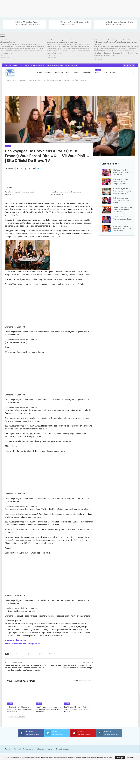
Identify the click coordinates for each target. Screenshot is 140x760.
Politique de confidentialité (54, 65)
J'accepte (120, 758)
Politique (48, 73)
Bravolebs (19, 654)
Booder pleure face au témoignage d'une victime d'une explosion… (122, 228)
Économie (59, 73)
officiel (50, 654)
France (39, 73)
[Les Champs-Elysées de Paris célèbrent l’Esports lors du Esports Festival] (77, 695)
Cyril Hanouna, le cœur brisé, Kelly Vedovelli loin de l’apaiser (122, 200)
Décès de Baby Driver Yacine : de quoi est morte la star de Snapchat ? (122, 191)
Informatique (86, 73)
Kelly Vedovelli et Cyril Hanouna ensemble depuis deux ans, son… (122, 172)
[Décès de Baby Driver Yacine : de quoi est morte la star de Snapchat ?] (106, 191)
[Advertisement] (65, 8)
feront (36, 654)
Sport (68, 73)
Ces (26, 654)
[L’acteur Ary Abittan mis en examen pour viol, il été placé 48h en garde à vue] (106, 209)
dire (31, 654)
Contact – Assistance (71, 65)
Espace (113, 73)
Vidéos (98, 72)
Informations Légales (37, 65)
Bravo (12, 654)
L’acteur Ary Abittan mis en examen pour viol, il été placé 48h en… (122, 210)
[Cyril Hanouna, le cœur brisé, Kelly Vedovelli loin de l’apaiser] (106, 200)
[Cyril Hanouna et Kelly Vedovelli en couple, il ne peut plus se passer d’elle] (106, 181)
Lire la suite (130, 757)
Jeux (105, 73)
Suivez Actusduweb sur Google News (22, 643)
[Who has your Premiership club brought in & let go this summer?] (54, 24)
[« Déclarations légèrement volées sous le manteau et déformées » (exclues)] (23, 48)
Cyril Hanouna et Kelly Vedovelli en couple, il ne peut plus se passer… (121, 181)
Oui (55, 654)
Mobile (76, 73)
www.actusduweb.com (15, 640)
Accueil (27, 65)
